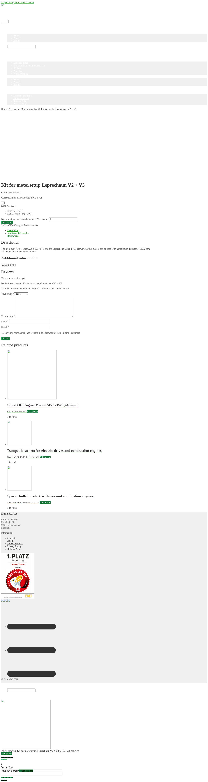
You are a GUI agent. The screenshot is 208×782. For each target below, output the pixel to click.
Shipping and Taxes (22, 95)
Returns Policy (20, 101)
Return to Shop (26, 771)
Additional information (18, 233)
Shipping (11, 10)
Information (13, 93)
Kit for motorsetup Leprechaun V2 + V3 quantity (25, 219)
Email (5, 327)
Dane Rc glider (20, 63)
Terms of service (21, 98)
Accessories (14, 109)
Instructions (12, 43)
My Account (13, 16)
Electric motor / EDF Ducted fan (29, 65)
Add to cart (7, 222)
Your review (8, 316)
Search (10, 687)
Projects (17, 38)
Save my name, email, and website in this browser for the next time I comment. (43, 333)
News (16, 35)
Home (10, 27)
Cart (10, 695)
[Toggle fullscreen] (8, 757)
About (10, 540)
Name (5, 321)
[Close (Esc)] (2, 757)
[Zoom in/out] (11, 757)
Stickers (17, 68)
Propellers (18, 71)
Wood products (20, 73)
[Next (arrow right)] (5, 759)
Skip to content (26, 2)
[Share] (5, 757)
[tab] (107, 230)
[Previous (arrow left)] (2, 759)
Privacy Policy (20, 104)
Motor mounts (29, 109)
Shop (9, 29)
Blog (9, 32)
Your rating (7, 293)
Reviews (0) (13, 236)
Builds (16, 40)
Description (12, 230)
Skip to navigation (10, 2)
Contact (11, 13)
